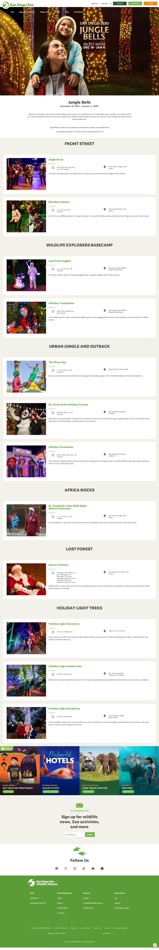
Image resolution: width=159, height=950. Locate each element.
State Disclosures (85, 928)
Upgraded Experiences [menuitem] (27, 12)
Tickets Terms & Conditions (121, 928)
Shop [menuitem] (67, 12)
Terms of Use (97, 928)
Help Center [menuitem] (104, 3)
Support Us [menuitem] (94, 3)
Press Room (60, 913)
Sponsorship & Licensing (122, 908)
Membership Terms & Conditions (56, 933)
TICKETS (150, 3)
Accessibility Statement (61, 928)
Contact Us (107, 928)
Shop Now (8, 791)
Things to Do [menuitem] (44, 12)
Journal (59, 898)
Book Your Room (50, 791)
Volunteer (117, 903)
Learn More (88, 791)
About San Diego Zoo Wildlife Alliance (41, 928)
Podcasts (60, 903)
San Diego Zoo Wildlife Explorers (93, 903)
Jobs (116, 898)
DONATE (120, 3)
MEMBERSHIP (135, 3)
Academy (86, 898)
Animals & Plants (62, 908)
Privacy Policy (74, 928)
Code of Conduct (106, 933)
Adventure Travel (88, 908)
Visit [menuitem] (12, 12)
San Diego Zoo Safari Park (38, 903)
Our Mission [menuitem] (78, 12)
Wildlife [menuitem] (57, 12)
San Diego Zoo (34, 898)
